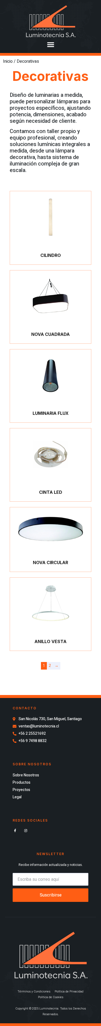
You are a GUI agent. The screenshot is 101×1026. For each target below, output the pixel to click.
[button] (50, 44)
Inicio (8, 61)
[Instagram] (25, 830)
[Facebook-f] (15, 830)
